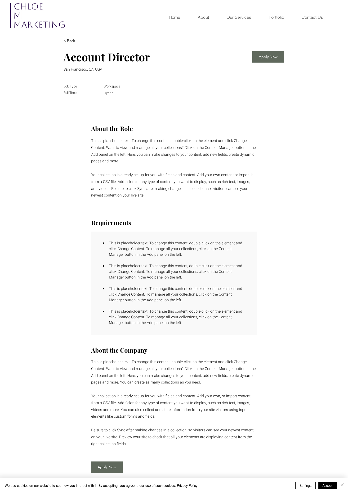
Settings (305, 485)
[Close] (342, 485)
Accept (327, 485)
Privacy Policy (187, 485)
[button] (268, 57)
